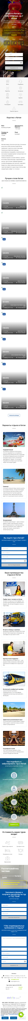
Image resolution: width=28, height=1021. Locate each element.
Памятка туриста (14, 111)
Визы (7, 84)
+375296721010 (15, 979)
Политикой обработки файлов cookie (12, 1015)
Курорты (20, 97)
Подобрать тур (14, 824)
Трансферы (20, 104)
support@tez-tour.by (15, 981)
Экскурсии (20, 91)
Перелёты (7, 91)
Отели (7, 97)
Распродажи (7, 104)
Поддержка (20, 84)
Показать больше (14, 415)
